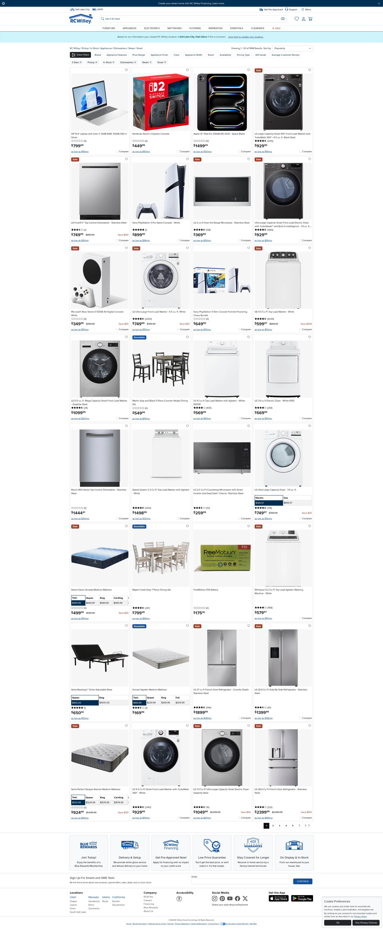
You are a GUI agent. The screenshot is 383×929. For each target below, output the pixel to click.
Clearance (257, 28)
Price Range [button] (138, 54)
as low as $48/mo (264, 817)
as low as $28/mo (264, 718)
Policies (170, 924)
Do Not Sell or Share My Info (237, 924)
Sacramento (118, 904)
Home (128, 924)
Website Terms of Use (157, 924)
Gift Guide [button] (260, 54)
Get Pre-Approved (273, 9)
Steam (132, 48)
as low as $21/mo (202, 817)
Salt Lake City (82, 9)
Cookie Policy (213, 924)
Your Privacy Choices (366, 922)
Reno (91, 904)
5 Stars (75, 62)
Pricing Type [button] (243, 54)
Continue (303, 881)
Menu (308, 9)
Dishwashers (120, 48)
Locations (76, 893)
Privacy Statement (182, 924)
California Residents (199, 924)
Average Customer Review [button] (286, 54)
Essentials (236, 28)
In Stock (94, 48)
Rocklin (116, 901)
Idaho (106, 897)
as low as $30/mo (202, 151)
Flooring (195, 28)
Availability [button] (225, 54)
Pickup (85, 48)
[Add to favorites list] (126, 70)
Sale (278, 28)
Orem (73, 908)
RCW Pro (148, 896)
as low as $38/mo (202, 718)
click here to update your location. (246, 36)
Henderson (94, 901)
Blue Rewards (151, 907)
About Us (148, 911)
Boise (105, 901)
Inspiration (215, 28)
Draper (73, 901)
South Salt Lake (78, 912)
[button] (36, 3)
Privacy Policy (360, 916)
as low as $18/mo (141, 240)
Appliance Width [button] (193, 54)
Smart (140, 48)
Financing (149, 904)
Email (194, 876)
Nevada (93, 897)
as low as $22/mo (80, 418)
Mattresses (174, 28)
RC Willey (75, 48)
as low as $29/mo (80, 518)
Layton (73, 904)
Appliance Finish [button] (159, 54)
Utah (73, 897)
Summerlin (94, 908)
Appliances (129, 28)
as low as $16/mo (80, 151)
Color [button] (176, 54)
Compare (124, 151)
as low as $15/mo (141, 151)
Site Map (253, 924)
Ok (337, 922)
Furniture (108, 28)
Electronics (152, 28)
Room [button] (211, 54)
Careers (148, 900)
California (118, 897)
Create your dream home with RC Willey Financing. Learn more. (191, 3)
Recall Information (140, 924)
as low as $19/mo (263, 151)
